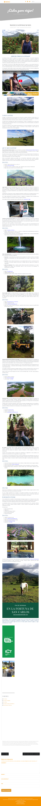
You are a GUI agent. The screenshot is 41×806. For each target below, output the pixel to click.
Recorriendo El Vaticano (7, 705)
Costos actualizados (15, 464)
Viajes (24, 745)
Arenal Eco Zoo (11, 409)
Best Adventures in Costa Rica (12, 301)
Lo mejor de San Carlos (20, 743)
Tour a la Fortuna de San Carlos (28, 744)
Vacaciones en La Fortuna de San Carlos (17, 745)
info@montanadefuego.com (12, 518)
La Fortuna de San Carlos (31, 742)
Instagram (22, 802)
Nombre (3, 774)
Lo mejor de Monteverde (34, 559)
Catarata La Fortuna (35, 741)
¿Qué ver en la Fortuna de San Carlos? (12, 741)
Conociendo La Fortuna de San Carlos (7, 742)
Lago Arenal (15, 743)
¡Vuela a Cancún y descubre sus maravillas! (31, 753)
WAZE (12, 378)
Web (2, 783)
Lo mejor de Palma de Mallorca (8, 703)
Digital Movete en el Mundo (23, 742)
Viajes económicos (28, 745)
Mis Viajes (29, 27)
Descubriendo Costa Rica (24, 27)
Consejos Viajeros (16, 742)
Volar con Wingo (5, 753)
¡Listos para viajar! (20, 10)
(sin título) (5, 698)
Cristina (18, 27)
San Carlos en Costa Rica (12, 744)
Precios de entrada (10, 165)
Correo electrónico (5, 778)
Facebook (18, 802)
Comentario (3, 762)
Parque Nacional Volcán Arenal (32, 149)
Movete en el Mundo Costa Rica (29, 743)
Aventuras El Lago (27, 199)
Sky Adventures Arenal (19, 744)
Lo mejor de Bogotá (6, 700)
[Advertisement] (20, 715)
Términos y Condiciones (20, 803)
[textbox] (20, 148)
